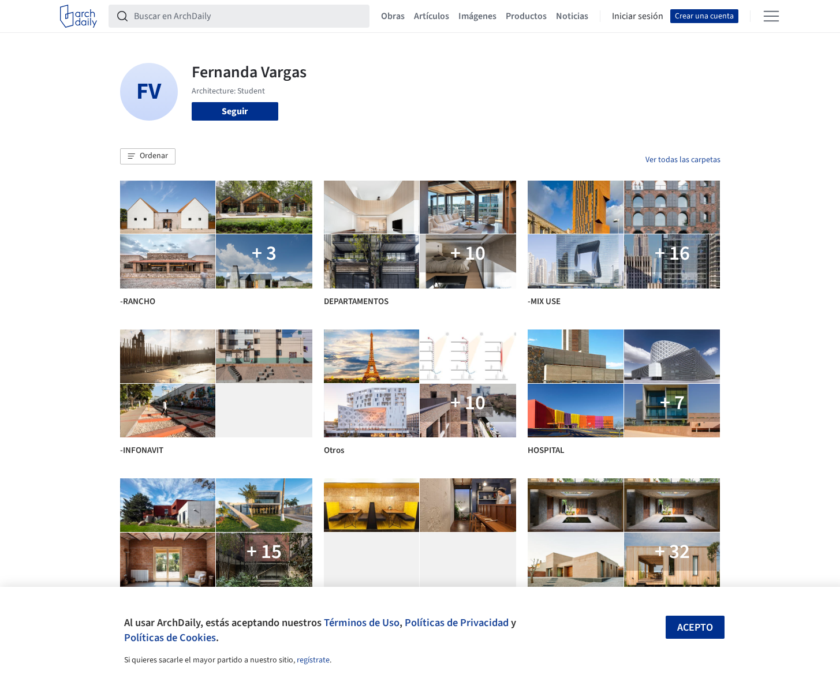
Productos (526, 16)
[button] (148, 156)
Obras (393, 16)
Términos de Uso (362, 622)
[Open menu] (771, 16)
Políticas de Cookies (170, 637)
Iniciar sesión (637, 16)
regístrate (313, 660)
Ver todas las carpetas (682, 160)
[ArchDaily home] (78, 16)
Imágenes (477, 16)
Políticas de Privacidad (457, 622)
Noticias (572, 16)
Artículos (431, 16)
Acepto (695, 627)
